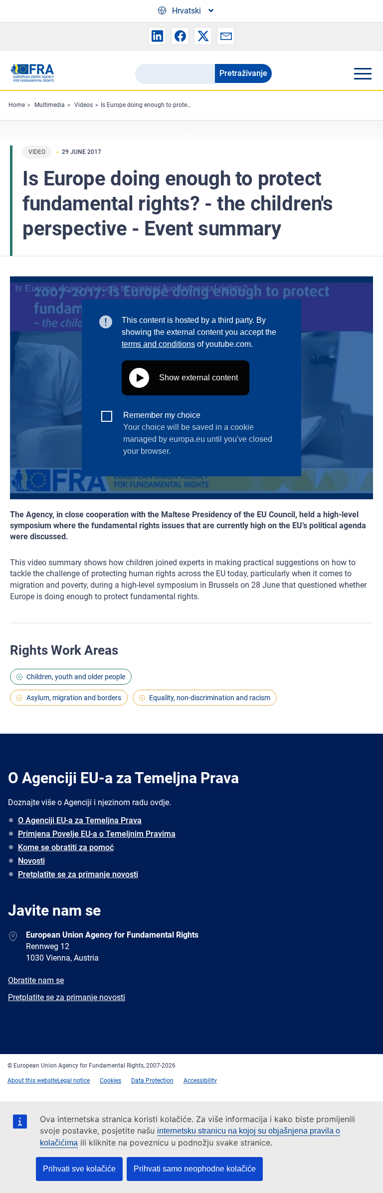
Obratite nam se (36, 980)
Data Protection (152, 1080)
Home (16, 104)
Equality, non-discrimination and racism (209, 698)
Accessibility (200, 1080)
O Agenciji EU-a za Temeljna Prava (80, 820)
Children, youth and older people (75, 677)
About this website (32, 1080)
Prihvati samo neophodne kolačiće (195, 1169)
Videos (83, 104)
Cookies (110, 1080)
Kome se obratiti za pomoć (66, 847)
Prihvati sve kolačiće (79, 1169)
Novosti (31, 861)
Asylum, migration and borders (73, 698)
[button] (157, 36)
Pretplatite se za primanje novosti (78, 874)
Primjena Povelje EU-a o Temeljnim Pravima (97, 834)
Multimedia (49, 104)
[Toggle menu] (362, 73)
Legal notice (73, 1080)
